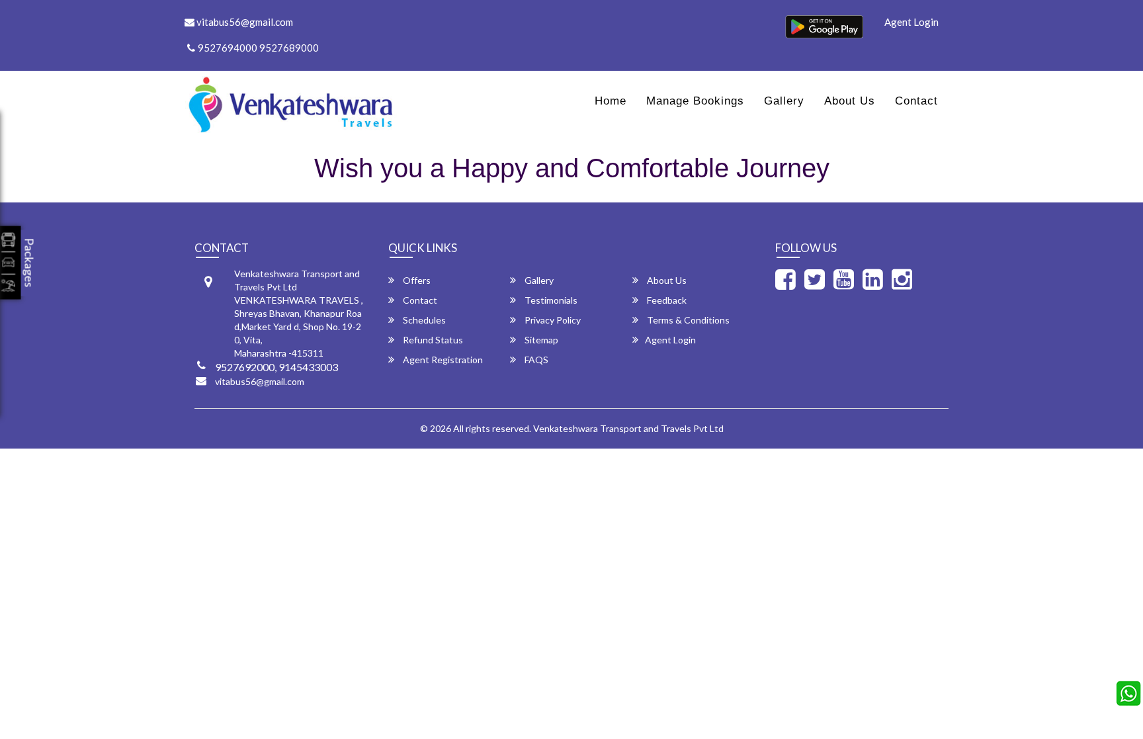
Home (610, 101)
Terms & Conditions (687, 320)
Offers (416, 280)
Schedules (423, 320)
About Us (849, 101)
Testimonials (550, 300)
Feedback (666, 300)
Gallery (784, 101)
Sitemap (540, 339)
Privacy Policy (552, 320)
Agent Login (911, 22)
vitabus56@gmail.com (243, 22)
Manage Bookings (695, 101)
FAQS (535, 359)
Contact (916, 101)
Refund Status (432, 339)
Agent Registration (442, 359)
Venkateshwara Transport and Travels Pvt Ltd (628, 428)
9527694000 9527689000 (258, 48)
